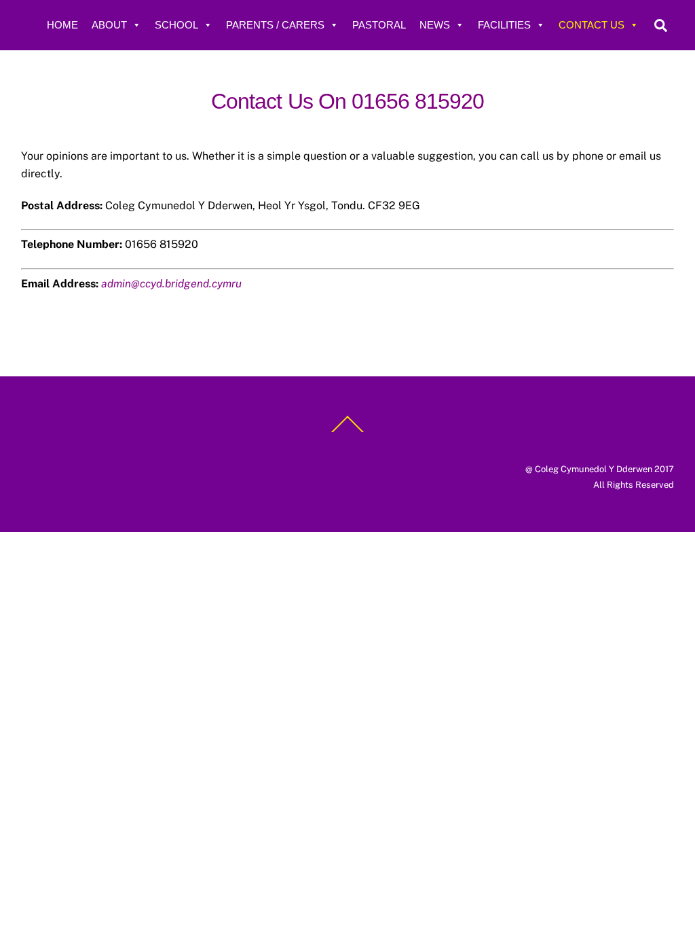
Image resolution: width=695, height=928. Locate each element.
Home (62, 25)
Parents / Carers (275, 25)
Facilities (504, 25)
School (176, 25)
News (434, 25)
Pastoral (379, 25)
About (109, 25)
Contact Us (591, 25)
